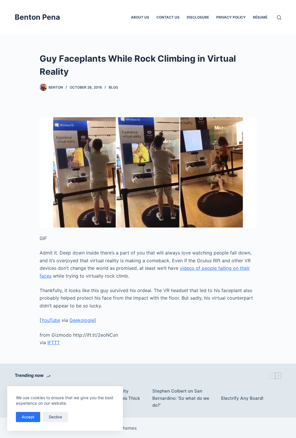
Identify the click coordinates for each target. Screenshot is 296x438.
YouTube (50, 320)
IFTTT (53, 342)
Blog (113, 87)
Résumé (260, 17)
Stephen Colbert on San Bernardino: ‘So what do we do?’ (180, 398)
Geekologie (81, 320)
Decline (55, 417)
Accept (28, 417)
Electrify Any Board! (242, 398)
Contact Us (168, 17)
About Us (140, 17)
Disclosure (198, 17)
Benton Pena (37, 17)
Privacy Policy (231, 17)
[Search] (279, 17)
